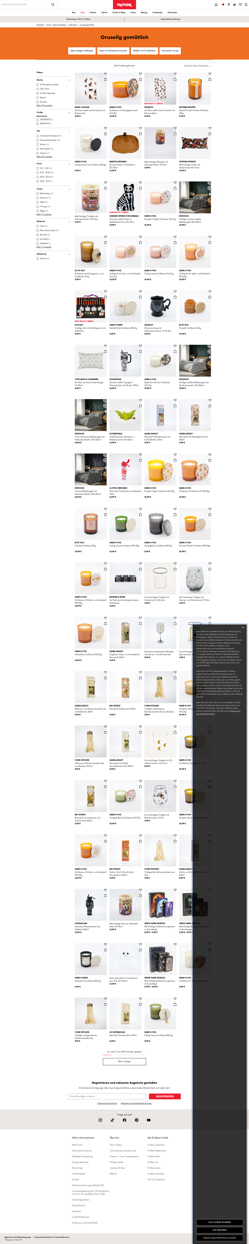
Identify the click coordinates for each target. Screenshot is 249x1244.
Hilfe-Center (77, 1145)
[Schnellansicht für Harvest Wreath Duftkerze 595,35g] (209, 514)
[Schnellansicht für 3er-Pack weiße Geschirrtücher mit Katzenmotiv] (105, 79)
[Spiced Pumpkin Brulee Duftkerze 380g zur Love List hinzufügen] (209, 74)
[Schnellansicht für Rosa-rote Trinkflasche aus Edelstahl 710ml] (140, 460)
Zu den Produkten (4, 71)
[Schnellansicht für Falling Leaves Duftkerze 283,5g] (175, 1004)
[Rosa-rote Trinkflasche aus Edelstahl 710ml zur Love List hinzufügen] (140, 454)
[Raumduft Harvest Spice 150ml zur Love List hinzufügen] (140, 998)
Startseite (40, 25)
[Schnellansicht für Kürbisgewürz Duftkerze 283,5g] (175, 514)
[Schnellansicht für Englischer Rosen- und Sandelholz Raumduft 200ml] (140, 623)
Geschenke (157, 13)
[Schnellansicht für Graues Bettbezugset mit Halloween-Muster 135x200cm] (105, 460)
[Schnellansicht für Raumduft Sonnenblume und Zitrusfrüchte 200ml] (105, 786)
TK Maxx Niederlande (157, 1151)
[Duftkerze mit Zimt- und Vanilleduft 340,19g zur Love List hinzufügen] (140, 237)
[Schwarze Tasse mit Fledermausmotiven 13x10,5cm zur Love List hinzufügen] (175, 291)
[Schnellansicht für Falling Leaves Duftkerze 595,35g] (140, 514)
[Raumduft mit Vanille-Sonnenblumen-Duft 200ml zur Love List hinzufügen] (140, 726)
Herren (104, 13)
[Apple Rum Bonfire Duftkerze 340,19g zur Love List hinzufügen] (175, 346)
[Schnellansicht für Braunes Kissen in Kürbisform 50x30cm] (140, 133)
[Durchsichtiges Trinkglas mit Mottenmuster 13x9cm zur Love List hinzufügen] (175, 781)
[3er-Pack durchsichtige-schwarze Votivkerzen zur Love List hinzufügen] (140, 563)
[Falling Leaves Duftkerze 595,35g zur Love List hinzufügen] (140, 509)
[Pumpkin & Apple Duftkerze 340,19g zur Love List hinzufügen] (175, 182)
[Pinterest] (136, 1120)
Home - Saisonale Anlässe (56, 25)
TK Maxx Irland (154, 1168)
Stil (38, 131)
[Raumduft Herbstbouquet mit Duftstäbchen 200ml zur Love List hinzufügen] (175, 400)
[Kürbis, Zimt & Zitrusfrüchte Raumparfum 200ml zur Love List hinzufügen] (140, 835)
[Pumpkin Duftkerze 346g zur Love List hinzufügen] (209, 291)
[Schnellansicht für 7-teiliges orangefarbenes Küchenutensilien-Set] (105, 1004)
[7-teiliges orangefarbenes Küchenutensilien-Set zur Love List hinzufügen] (105, 998)
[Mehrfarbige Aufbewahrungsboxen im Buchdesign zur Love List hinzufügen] (175, 890)
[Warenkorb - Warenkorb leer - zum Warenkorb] (246, 4)
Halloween (172, 13)
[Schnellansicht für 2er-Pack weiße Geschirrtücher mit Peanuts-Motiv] (175, 79)
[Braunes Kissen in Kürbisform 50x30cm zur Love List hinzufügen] (140, 128)
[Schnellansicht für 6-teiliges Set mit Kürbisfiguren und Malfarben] (105, 297)
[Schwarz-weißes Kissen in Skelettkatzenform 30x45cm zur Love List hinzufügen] (140, 182)
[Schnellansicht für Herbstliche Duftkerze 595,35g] (105, 623)
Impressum (76, 1211)
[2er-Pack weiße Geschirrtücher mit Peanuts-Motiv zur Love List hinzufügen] (175, 74)
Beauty (144, 13)
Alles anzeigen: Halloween (82, 51)
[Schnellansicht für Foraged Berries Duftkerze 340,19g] (140, 786)
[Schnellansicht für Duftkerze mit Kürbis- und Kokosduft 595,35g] (105, 569)
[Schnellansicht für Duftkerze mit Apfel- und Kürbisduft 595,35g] (209, 242)
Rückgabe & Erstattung (82, 1157)
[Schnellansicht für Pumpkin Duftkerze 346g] (209, 297)
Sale (83, 13)
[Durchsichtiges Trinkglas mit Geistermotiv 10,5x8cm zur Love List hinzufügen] (175, 563)
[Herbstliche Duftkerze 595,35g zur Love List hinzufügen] (105, 618)
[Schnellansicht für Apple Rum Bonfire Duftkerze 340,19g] (175, 351)
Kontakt (75, 1180)
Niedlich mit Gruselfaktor (144, 51)
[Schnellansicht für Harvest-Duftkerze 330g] (105, 514)
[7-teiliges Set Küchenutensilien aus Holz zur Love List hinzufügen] (175, 835)
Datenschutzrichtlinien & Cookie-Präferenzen (52, 1237)
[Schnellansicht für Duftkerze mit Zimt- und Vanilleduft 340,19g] (140, 242)
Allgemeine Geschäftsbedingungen (136, 1103)
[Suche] (52, 4)
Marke (40, 80)
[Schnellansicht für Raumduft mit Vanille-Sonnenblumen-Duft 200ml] (140, 732)
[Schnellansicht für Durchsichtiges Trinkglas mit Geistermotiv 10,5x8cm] (175, 569)
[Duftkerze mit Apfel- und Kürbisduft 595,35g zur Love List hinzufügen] (209, 237)
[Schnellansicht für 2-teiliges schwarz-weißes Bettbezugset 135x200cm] (209, 188)
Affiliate (113, 1174)
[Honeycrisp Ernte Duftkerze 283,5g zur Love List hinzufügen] (105, 128)
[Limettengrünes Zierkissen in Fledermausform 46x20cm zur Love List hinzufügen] (140, 400)
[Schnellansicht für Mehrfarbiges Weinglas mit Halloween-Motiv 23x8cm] (175, 133)
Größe (40, 113)
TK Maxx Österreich (156, 1145)
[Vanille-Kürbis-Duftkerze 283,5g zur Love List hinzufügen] (140, 291)
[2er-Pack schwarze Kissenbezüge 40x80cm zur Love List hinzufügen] (105, 346)
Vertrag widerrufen (80, 1162)
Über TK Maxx (116, 1145)
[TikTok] (112, 1120)
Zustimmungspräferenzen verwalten (219, 1238)
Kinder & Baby (119, 13)
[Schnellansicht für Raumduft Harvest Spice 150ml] (140, 1004)
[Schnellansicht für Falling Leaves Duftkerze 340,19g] (175, 242)
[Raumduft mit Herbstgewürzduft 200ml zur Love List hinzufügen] (209, 400)
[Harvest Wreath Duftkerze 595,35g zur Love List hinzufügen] (209, 509)
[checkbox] (54, 85)
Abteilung (41, 254)
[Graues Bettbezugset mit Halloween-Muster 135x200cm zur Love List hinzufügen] (105, 454)
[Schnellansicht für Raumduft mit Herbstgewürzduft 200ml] (209, 405)
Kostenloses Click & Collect (78, 19)
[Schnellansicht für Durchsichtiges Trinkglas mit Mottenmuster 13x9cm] (175, 786)
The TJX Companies (156, 1180)
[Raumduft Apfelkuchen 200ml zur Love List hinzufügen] (140, 672)
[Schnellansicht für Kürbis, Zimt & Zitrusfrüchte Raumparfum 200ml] (140, 841)
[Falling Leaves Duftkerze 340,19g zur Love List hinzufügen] (175, 237)
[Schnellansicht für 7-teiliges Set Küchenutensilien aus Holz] (175, 841)
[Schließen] (243, 627)
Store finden (77, 1168)
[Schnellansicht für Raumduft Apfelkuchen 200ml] (140, 678)
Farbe (40, 189)
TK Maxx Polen (154, 1157)
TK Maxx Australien (156, 1174)
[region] (220, 934)
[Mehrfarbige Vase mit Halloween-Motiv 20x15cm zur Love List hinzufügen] (140, 890)
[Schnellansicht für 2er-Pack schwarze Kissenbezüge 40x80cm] (105, 351)
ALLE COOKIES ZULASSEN (220, 1222)
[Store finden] (229, 4)
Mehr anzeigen (124, 1062)
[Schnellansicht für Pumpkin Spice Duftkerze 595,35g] (175, 460)
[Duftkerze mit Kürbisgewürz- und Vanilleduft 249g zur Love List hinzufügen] (105, 237)
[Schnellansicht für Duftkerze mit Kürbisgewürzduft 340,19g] (140, 79)
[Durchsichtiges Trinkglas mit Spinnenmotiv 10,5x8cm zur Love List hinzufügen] (209, 618)
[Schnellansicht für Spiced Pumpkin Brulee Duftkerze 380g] (209, 79)
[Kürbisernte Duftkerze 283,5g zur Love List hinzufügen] (105, 944)
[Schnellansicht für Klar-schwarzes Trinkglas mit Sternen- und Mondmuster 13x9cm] (209, 569)
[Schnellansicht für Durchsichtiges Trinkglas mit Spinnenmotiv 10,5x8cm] (209, 623)
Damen (93, 13)
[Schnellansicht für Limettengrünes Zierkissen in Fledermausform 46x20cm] (140, 405)
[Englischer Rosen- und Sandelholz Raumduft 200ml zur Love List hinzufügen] (140, 618)
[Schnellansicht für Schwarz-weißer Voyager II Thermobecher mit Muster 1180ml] (140, 351)
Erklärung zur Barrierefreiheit (85, 1223)
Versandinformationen (171, 19)
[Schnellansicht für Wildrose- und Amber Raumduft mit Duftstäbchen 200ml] (105, 678)
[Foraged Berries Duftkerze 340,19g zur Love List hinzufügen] (140, 781)
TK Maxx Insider (116, 1162)
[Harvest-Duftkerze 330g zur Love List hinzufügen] (105, 509)
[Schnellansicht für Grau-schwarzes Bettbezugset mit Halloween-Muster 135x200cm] (105, 405)
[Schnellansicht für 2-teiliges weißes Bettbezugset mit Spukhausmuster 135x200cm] (209, 351)
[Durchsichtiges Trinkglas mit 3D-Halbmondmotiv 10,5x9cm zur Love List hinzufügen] (175, 726)
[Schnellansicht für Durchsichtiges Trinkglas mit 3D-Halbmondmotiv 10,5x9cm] (175, 732)
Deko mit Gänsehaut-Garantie (113, 51)
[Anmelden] (216, 4)
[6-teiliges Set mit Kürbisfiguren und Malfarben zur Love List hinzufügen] (105, 291)
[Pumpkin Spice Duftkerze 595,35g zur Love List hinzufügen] (175, 454)
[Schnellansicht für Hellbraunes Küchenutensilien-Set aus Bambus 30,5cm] (105, 732)
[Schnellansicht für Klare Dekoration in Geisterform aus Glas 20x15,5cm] (140, 950)
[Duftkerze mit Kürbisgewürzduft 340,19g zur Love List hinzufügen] (140, 74)
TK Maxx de (124, 5)
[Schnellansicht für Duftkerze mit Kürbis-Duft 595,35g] (209, 460)
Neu (74, 13)
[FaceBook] (124, 1120)
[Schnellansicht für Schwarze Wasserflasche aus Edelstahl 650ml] (105, 895)
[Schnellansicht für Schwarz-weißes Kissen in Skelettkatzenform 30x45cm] (140, 188)
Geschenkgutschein (80, 1200)
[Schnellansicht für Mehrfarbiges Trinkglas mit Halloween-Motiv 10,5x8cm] (105, 188)
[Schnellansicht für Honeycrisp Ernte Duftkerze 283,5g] (105, 133)
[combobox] (197, 66)
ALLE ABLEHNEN (220, 1230)
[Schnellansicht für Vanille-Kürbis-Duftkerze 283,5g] (140, 297)
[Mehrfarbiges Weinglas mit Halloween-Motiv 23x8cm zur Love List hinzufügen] (175, 128)
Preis (39, 164)
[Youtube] (148, 1120)
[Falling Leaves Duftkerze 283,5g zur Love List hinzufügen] (175, 998)
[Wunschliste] (240, 4)
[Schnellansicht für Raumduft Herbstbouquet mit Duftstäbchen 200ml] (175, 405)
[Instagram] (100, 1120)
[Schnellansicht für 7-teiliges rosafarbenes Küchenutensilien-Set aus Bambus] (175, 678)
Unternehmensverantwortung (123, 1151)
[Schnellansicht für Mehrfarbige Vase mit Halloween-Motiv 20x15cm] (140, 895)
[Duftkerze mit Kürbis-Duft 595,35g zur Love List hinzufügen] (209, 454)
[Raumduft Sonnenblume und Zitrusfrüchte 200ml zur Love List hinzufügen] (105, 781)
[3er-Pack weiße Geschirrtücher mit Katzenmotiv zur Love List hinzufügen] (105, 74)
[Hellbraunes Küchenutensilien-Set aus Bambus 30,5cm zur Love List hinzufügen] (105, 726)
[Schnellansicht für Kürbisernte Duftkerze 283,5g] (105, 950)
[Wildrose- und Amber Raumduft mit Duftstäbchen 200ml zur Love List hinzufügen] (105, 672)
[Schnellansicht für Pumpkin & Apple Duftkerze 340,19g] (175, 188)
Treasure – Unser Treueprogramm (124, 1157)
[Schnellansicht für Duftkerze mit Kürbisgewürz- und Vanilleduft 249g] (105, 242)
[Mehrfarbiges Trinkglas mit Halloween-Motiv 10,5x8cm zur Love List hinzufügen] (105, 182)
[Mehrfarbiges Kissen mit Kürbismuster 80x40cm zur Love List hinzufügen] (209, 128)
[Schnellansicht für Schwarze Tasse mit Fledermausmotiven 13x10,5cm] (175, 297)
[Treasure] (234, 4)
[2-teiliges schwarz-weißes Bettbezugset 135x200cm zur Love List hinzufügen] (209, 182)
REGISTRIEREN (165, 1096)
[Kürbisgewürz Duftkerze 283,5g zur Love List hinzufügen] (175, 509)
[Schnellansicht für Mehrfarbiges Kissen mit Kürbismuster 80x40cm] (209, 133)
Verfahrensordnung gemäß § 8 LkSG (88, 1185)
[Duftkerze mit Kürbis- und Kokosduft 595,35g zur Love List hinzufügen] (105, 563)
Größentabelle (78, 1174)
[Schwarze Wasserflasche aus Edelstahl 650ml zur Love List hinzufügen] (105, 890)
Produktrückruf (78, 1206)
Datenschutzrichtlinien (107, 1103)
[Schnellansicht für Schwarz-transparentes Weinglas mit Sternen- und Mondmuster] (175, 623)
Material (41, 221)
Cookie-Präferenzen (80, 1217)
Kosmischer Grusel (170, 51)
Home (133, 13)
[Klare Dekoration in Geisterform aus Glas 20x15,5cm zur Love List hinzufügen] (140, 944)
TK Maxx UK (153, 1162)
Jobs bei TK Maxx (117, 1168)
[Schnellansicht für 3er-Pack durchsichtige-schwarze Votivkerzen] (140, 569)
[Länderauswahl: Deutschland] (223, 4)
